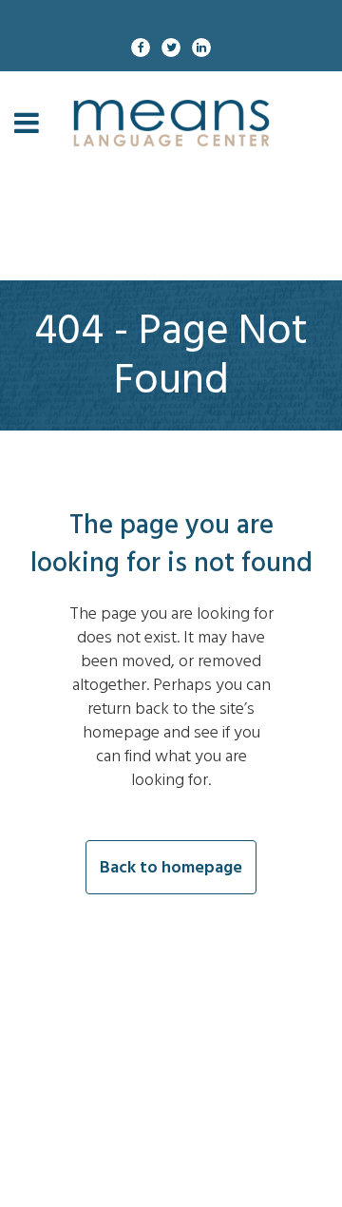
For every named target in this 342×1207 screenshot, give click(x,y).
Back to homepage (171, 867)
